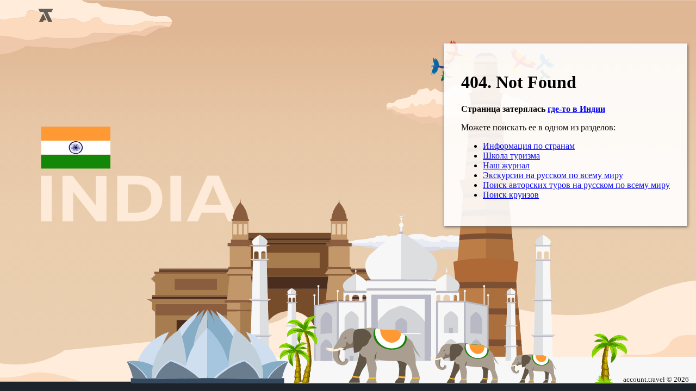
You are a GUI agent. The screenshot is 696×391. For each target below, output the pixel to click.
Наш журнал (506, 165)
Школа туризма (511, 155)
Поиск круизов (511, 194)
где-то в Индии (576, 108)
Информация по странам (529, 145)
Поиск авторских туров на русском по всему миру (576, 185)
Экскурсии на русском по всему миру (553, 175)
